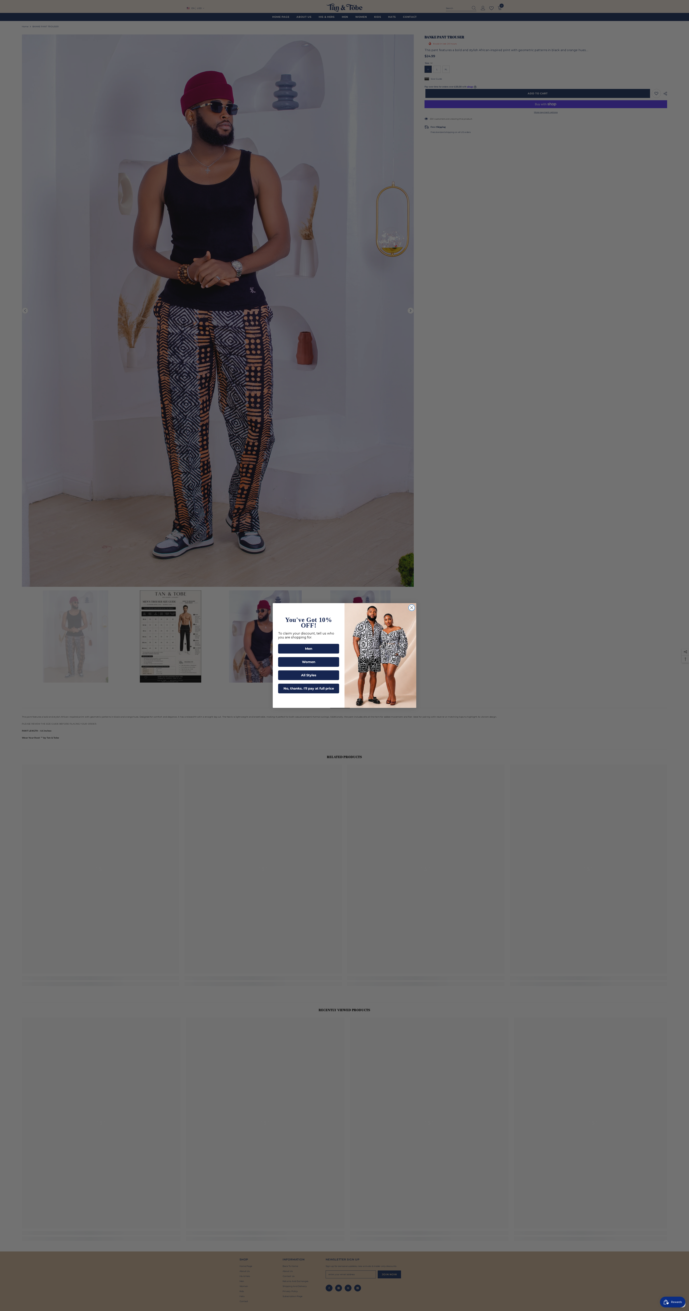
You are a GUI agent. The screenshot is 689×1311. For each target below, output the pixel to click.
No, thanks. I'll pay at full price (308, 688)
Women (308, 662)
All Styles (308, 675)
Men (308, 649)
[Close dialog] (412, 608)
